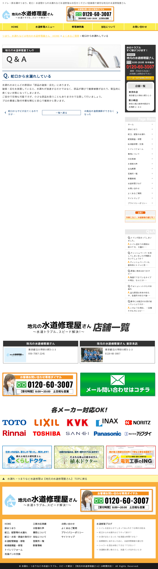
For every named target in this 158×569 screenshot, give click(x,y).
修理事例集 (78, 26)
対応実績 (132, 158)
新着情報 (132, 178)
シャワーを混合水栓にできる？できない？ (117, 545)
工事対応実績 (39, 523)
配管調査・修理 (134, 139)
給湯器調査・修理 (14, 545)
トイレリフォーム (135, 149)
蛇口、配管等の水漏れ (16, 532)
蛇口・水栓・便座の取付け (18, 536)
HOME (14, 26)
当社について (108, 26)
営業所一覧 (133, 173)
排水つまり (133, 129)
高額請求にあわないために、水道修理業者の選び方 (121, 541)
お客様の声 (133, 163)
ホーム (131, 124)
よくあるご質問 (134, 193)
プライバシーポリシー (137, 203)
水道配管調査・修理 (15, 541)
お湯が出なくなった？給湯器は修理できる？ (118, 536)
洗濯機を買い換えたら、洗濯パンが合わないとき (120, 549)
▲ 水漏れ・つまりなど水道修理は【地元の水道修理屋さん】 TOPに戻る (44, 479)
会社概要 (132, 168)
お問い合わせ (140, 26)
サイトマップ (133, 198)
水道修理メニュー (45, 26)
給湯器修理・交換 (135, 144)
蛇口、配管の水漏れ (136, 134)
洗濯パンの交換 (13, 553)
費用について (133, 154)
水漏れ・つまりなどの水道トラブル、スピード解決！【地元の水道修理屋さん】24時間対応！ (68, 566)
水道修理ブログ (134, 183)
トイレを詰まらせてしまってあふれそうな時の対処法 (122, 528)
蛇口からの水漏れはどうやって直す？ (115, 532)
